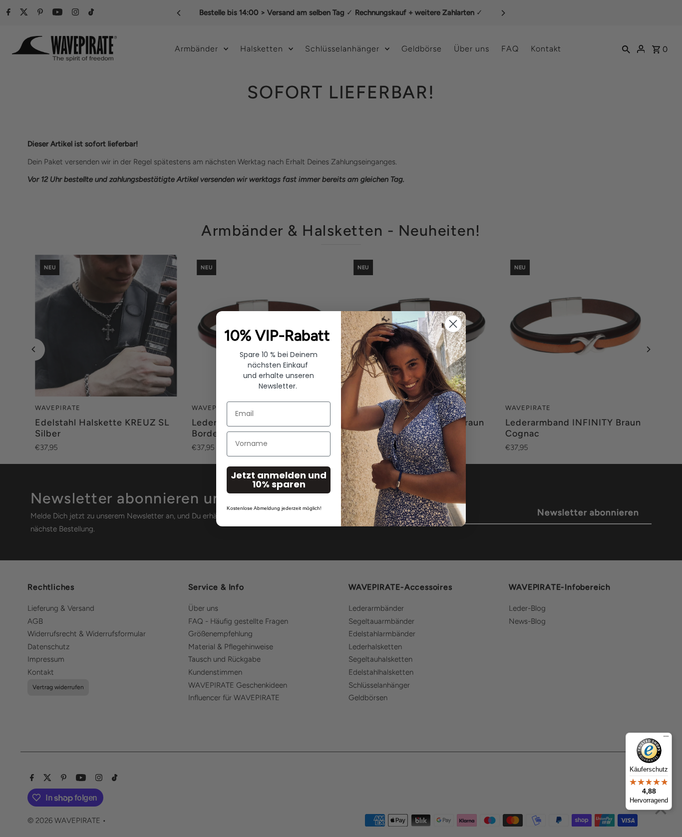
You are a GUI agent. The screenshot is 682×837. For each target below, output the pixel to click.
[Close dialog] (453, 324)
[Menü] (666, 739)
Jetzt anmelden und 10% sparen (279, 479)
